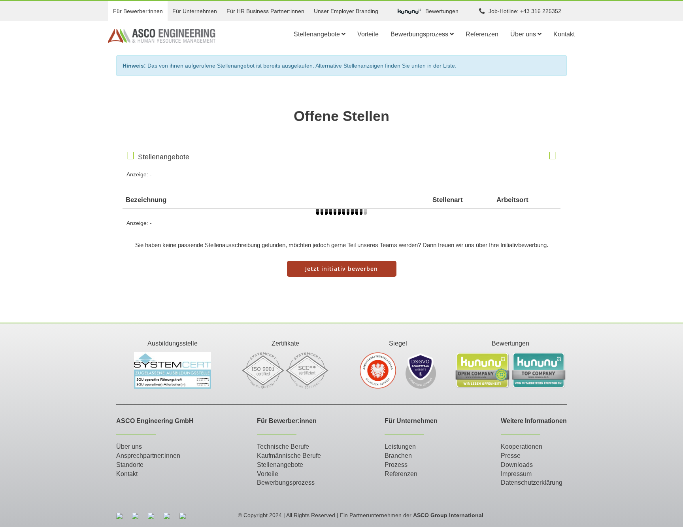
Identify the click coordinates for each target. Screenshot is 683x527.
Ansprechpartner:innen (148, 455)
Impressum (516, 473)
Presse (511, 455)
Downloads (517, 464)
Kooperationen (521, 446)
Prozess (396, 464)
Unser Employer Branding (346, 11)
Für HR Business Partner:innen (265, 11)
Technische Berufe (283, 446)
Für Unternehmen (194, 11)
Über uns (524, 34)
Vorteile (368, 34)
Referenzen (482, 34)
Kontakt (564, 34)
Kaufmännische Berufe (289, 455)
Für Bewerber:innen (138, 11)
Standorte (129, 464)
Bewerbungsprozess (420, 34)
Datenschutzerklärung (531, 482)
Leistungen (400, 446)
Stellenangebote (318, 34)
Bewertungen (441, 11)
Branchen (398, 455)
